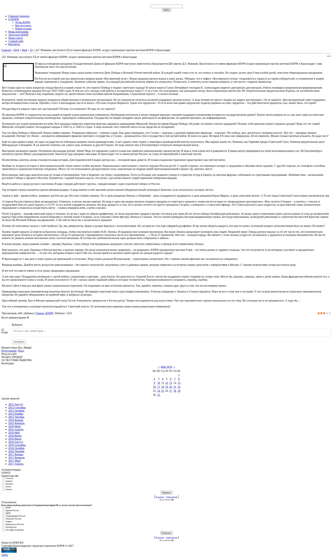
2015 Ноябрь (15, 413)
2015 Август (15, 404)
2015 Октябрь (16, 410)
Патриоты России (13, 519)
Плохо (8, 487)
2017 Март (14, 460)
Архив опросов (171, 497)
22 (179, 386)
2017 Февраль (16, 457)
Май (24, 50)
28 (174, 390)
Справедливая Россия (15, 516)
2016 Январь (15, 420)
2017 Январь (15, 454)
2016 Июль (14, 438)
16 (154, 386)
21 (174, 386)
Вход (21, 350)
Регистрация (8, 350)
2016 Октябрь (16, 448)
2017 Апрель (15, 463)
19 (166, 386)
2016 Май (14, 432)
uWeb (4, 554)
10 (31, 50)
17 (158, 386)
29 (179, 390)
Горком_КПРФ (44, 313)
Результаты (160, 497)
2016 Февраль (16, 423)
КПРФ (8, 508)
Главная (6, 50)
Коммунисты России (15, 524)
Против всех (11, 527)
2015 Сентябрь (17, 407)
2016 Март (14, 426)
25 (162, 390)
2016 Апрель (15, 429)
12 (166, 382)
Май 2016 (166, 366)
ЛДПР (8, 513)
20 (170, 386)
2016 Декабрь (16, 451)
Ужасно (9, 489)
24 (158, 390)
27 (170, 390)
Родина (9, 521)
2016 (16, 50)
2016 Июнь (15, 435)
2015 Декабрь (16, 416)
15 (179, 382)
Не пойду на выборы (15, 530)
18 (162, 386)
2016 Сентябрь (17, 445)
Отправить (19, 342)
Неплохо (9, 484)
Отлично (9, 478)
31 (158, 394)
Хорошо (9, 481)
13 (170, 382)
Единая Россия (12, 510)
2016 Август (15, 441)
